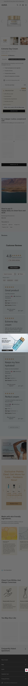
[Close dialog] (27, 334)
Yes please (7, 350)
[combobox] (26, 670)
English (26, 670)
